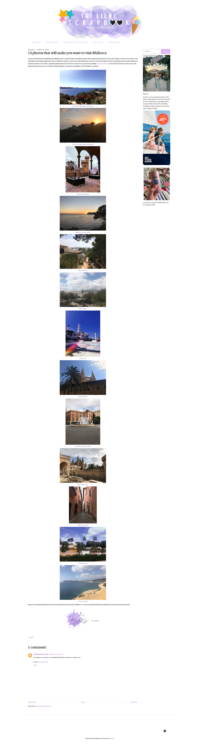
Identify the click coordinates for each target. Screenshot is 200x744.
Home (83, 702)
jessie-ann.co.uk (43, 662)
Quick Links (97, 42)
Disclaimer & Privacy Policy (75, 42)
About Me (36, 42)
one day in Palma (102, 63)
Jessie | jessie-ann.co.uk (40, 654)
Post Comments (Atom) (43, 706)
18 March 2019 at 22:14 (55, 654)
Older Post (134, 702)
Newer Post (32, 702)
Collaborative (114, 42)
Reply (35, 665)
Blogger (111, 738)
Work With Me (52, 42)
